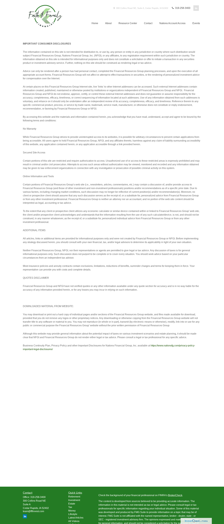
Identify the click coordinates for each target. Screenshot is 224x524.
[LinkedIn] (196, 8)
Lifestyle (72, 514)
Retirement (74, 496)
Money (72, 510)
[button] (94, 23)
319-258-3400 (182, 8)
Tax (70, 507)
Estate (71, 503)
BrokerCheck (175, 495)
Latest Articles (75, 517)
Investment (74, 500)
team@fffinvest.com (33, 511)
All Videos (73, 521)
